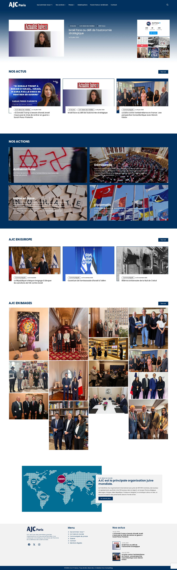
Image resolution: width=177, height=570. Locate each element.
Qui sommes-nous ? (44, 5)
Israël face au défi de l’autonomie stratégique (90, 31)
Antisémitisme (24, 169)
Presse (71, 5)
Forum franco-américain (99, 5)
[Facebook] (29, 544)
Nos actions (60, 5)
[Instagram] (39, 544)
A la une (73, 26)
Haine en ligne (24, 198)
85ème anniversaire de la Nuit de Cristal (139, 280)
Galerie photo (82, 5)
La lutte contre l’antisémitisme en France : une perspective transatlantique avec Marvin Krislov (142, 115)
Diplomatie (102, 205)
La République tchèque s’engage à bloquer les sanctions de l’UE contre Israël (33, 281)
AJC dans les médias (87, 26)
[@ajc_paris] (148, 24)
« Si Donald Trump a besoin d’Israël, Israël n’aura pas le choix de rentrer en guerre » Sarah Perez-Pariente (32, 115)
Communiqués (128, 110)
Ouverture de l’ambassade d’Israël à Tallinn (87, 280)
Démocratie (103, 165)
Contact (114, 5)
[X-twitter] (34, 544)
